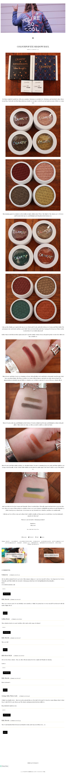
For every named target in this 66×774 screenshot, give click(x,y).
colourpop (14, 541)
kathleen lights (46, 541)
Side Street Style (7, 655)
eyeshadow (36, 541)
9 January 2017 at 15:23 (15, 575)
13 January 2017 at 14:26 (24, 696)
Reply (4, 588)
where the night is (33, 544)
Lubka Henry (6, 619)
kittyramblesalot (10, 542)
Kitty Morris (5, 599)
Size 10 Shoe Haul (30, 529)
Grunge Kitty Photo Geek (9, 696)
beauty (8, 541)
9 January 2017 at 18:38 (19, 655)
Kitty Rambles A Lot (30, 771)
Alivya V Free (36, 529)
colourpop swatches (25, 541)
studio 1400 (26, 542)
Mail (43, 537)
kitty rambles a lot (58, 541)
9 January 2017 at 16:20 (17, 619)
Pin (37, 537)
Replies (7, 593)
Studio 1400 (12, 327)
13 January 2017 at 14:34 (15, 720)
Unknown (5, 575)
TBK (44, 771)
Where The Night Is (44, 214)
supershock (34, 542)
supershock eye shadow (47, 542)
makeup (20, 542)
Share (25, 537)
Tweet (32, 537)
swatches (58, 542)
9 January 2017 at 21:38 (15, 599)
